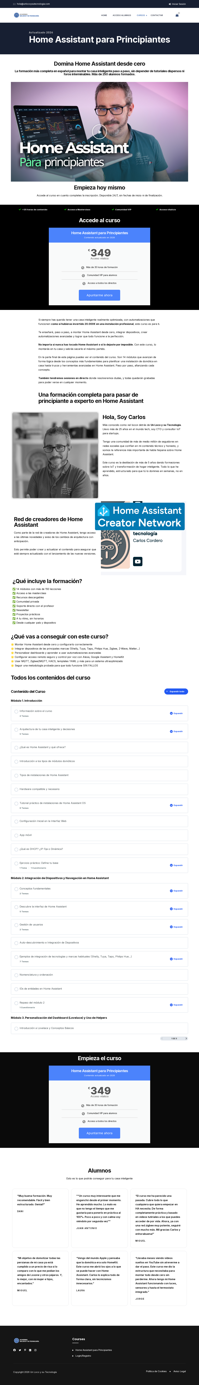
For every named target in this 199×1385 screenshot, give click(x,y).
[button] (99, 132)
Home (104, 15)
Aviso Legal (180, 1371)
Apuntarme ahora (99, 295)
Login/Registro (83, 1355)
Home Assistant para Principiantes (93, 1350)
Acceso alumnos (122, 15)
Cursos (141, 15)
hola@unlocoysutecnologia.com (33, 3)
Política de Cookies (156, 1371)
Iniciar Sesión (179, 4)
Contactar (157, 15)
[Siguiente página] (186, 1039)
